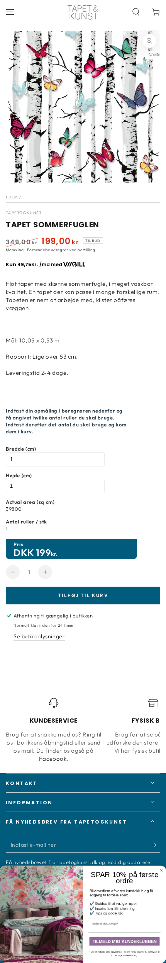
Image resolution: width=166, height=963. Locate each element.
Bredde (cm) (21, 449)
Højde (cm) (19, 475)
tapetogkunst (24, 212)
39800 (14, 509)
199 (43, 552)
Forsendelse (38, 249)
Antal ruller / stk (26, 521)
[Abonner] (155, 845)
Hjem (12, 197)
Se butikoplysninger (39, 636)
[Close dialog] (161, 870)
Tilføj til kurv (83, 595)
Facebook (53, 758)
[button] (136, 11)
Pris (18, 544)
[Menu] (10, 11)
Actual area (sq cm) (30, 502)
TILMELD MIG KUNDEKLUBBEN (125, 941)
